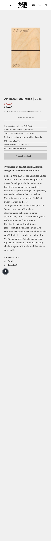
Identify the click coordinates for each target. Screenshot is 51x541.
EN (33, 5)
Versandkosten (15, 112)
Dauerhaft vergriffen (25, 117)
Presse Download (23, 156)
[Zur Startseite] (22, 5)
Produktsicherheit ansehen (15, 148)
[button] (5, 271)
